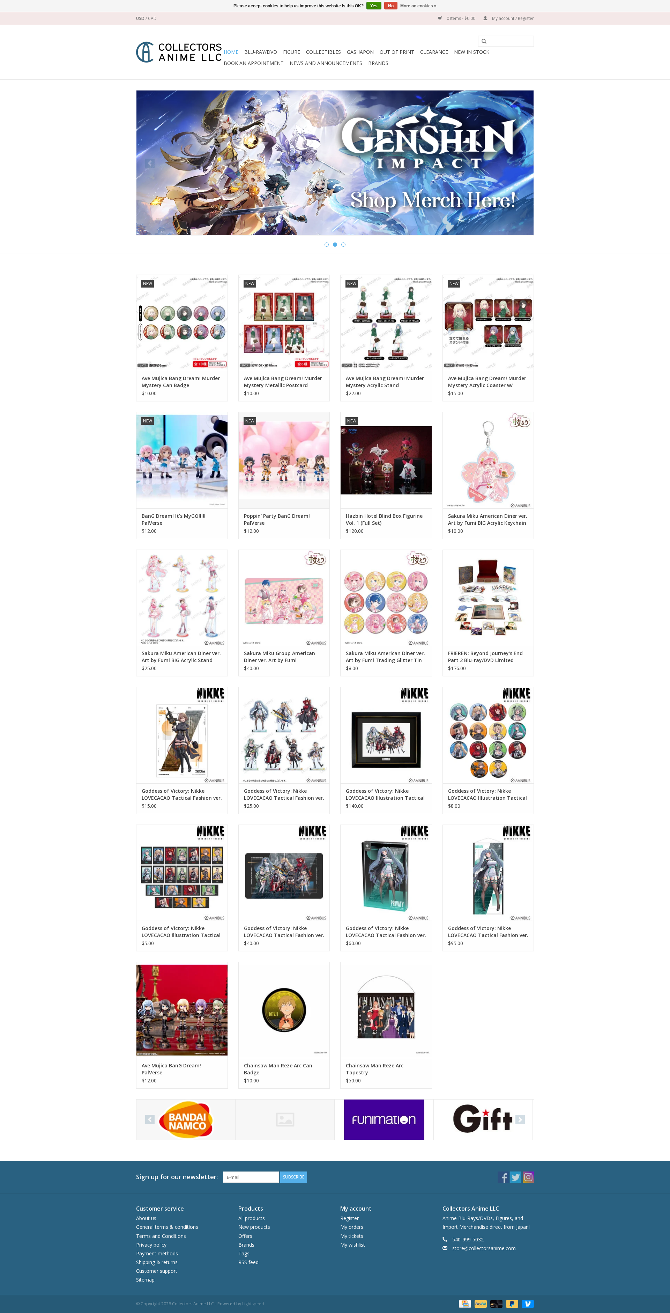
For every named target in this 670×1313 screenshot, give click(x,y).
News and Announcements (326, 63)
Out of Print (397, 52)
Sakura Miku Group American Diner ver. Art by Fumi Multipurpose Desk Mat (279, 657)
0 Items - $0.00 (461, 18)
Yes (374, 5)
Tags (244, 1253)
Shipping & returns (157, 1262)
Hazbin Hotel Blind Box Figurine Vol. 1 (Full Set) (384, 519)
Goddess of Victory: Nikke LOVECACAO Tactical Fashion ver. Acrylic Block (386, 932)
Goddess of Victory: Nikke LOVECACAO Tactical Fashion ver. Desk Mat (284, 932)
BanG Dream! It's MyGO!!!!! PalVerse (174, 519)
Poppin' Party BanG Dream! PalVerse (277, 519)
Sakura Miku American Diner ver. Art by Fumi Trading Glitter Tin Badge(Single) (385, 657)
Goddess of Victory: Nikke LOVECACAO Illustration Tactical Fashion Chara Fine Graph (385, 794)
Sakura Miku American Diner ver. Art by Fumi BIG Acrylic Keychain (487, 519)
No (391, 5)
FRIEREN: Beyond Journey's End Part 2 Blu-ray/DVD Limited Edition (485, 657)
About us (146, 1218)
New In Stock (471, 52)
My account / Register (512, 18)
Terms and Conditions (161, 1236)
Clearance (434, 52)
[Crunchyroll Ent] (285, 1120)
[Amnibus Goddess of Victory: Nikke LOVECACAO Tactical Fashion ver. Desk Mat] (284, 873)
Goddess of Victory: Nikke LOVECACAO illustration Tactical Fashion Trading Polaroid (181, 932)
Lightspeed (253, 1304)
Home (231, 52)
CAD (152, 18)
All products (251, 1218)
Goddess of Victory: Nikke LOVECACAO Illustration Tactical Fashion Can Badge (487, 794)
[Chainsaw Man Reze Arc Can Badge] (284, 1010)
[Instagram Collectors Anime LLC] (528, 1177)
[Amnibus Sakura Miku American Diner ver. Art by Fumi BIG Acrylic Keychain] (488, 460)
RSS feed (248, 1262)
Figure (291, 52)
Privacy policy (151, 1244)
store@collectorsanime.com (484, 1248)
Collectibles (323, 52)
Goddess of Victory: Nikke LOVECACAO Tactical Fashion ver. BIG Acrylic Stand (284, 794)
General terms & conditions (167, 1227)
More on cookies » (418, 5)
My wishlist (352, 1244)
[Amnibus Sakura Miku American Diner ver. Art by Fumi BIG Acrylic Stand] (182, 598)
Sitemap (145, 1279)
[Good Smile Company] (483, 1120)
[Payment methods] (464, 1303)
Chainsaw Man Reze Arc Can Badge (278, 1069)
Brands (378, 63)
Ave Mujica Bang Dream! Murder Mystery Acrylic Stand (385, 382)
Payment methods (157, 1253)
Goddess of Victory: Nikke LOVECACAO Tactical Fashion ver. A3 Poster (182, 794)
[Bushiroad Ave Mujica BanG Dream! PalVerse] (182, 1010)
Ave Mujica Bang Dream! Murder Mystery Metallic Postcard (283, 382)
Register (349, 1218)
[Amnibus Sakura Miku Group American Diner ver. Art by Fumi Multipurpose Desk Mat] (284, 598)
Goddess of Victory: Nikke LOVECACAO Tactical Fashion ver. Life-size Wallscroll (488, 932)
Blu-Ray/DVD (260, 52)
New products (254, 1227)
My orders (351, 1227)
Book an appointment (254, 63)
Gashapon (360, 52)
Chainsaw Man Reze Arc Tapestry (374, 1069)
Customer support (156, 1271)
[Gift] (335, 160)
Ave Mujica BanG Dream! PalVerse (171, 1069)
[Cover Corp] (185, 1120)
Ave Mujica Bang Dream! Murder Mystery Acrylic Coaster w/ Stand (487, 382)
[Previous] (150, 163)
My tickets (351, 1236)
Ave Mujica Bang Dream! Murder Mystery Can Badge (181, 382)
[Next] (520, 163)
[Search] (481, 42)
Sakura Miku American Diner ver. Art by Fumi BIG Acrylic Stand (181, 656)
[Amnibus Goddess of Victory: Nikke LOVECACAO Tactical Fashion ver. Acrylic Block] (386, 873)
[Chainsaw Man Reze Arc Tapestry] (386, 1010)
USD (141, 18)
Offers (245, 1236)
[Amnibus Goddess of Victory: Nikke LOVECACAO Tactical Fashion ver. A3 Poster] (182, 735)
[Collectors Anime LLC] (179, 52)
